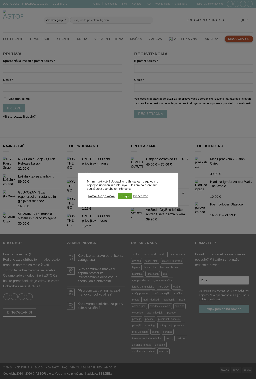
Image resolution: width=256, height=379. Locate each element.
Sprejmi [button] (125, 196)
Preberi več (140, 196)
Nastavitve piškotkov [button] (101, 196)
